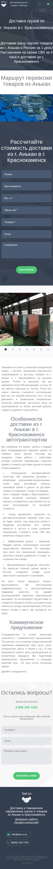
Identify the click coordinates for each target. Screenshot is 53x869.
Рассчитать (26, 270)
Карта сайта (26, 863)
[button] (5, 348)
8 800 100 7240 (26, 707)
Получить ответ (26, 776)
